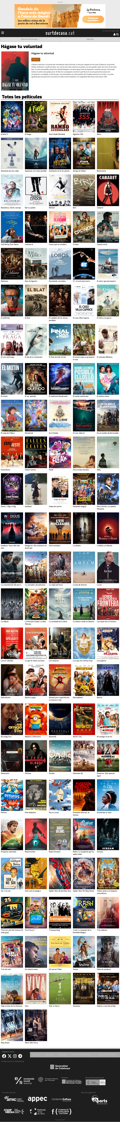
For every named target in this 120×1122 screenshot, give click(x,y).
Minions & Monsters (33, 737)
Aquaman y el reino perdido (35, 171)
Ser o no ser (6, 891)
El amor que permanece (106, 281)
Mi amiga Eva (6, 737)
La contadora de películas (35, 585)
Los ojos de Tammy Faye (83, 661)
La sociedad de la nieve (58, 621)
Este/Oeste (5, 470)
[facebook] (4, 1057)
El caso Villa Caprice (81, 318)
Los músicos (54, 661)
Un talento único (31, 969)
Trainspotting (54, 930)
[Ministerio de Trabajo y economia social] (95, 1083)
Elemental (29, 433)
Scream (100, 852)
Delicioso (4, 281)
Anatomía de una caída (10, 171)
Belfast (52, 208)
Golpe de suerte (55, 506)
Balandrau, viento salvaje (11, 208)
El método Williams (104, 357)
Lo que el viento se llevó (34, 661)
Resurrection (30, 852)
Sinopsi (35, 59)
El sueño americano (80, 396)
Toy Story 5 (29, 930)
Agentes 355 (78, 134)
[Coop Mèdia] (14, 1112)
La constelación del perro (11, 585)
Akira (99, 134)
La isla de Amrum (80, 585)
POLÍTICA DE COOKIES (107, 1055)
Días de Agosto (31, 281)
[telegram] (20, 1057)
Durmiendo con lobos (57, 281)
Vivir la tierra (54, 1006)
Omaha (51, 773)
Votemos (76, 1006)
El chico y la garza (104, 318)
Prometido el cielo (104, 812)
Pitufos (4, 812)
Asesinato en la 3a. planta (59, 171)
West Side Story (31, 1043)
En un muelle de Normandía (107, 433)
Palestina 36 (78, 773)
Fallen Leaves (30, 470)
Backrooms (101, 171)
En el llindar (53, 433)
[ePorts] (99, 1100)
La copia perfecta (56, 585)
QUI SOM (36, 1055)
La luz (99, 585)
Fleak (51, 470)
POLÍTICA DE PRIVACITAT (81, 1055)
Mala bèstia (5, 697)
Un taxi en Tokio (55, 969)
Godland (28, 506)
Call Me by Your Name (9, 244)
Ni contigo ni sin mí (104, 737)
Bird (74, 208)
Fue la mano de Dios (81, 470)
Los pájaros (101, 661)
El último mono (103, 396)
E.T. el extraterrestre (81, 281)
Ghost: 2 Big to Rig (8, 506)
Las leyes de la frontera (106, 621)
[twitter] (10, 1057)
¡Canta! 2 (4, 134)
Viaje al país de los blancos (11, 1006)
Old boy (28, 773)
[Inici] (60, 33)
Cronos (76, 244)
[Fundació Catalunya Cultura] (61, 1112)
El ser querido (30, 396)
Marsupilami (78, 697)
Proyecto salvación (8, 852)
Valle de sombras (104, 969)
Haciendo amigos (79, 506)
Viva (26, 1006)
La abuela (77, 546)
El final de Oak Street (57, 357)
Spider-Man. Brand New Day (60, 891)
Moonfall (52, 737)
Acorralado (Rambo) (57, 134)
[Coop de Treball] (48, 1081)
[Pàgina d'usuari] (114, 35)
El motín (4, 396)
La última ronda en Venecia (83, 621)
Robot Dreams (54, 852)
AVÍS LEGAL (62, 1055)
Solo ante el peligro (33, 891)
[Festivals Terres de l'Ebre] (37, 1112)
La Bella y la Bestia (104, 546)
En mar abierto (79, 433)
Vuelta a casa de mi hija (106, 1006)
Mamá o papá (30, 697)
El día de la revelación (33, 357)
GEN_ (99, 470)
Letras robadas (7, 661)
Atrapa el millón (79, 171)
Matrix (99, 697)
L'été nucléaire (54, 546)
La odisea (4, 621)
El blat (27, 318)
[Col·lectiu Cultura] (61, 1100)
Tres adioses (102, 930)
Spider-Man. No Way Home (83, 891)
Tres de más (6, 969)
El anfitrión (5, 318)
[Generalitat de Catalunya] (60, 1069)
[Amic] (14, 1100)
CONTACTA (49, 1055)
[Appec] (37, 1100)
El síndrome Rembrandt (58, 396)
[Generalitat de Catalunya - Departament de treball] (72, 1083)
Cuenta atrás (102, 244)
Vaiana (75, 969)
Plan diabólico (30, 812)
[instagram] (15, 1057)
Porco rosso (54, 812)
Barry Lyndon (30, 208)
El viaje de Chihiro (8, 433)
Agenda (90, 39)
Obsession (5, 773)
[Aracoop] (24, 1081)
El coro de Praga (7, 357)
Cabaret (100, 208)
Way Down (5, 1043)
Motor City (77, 737)
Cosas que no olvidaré (57, 244)
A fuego (28, 134)
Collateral (29, 244)
